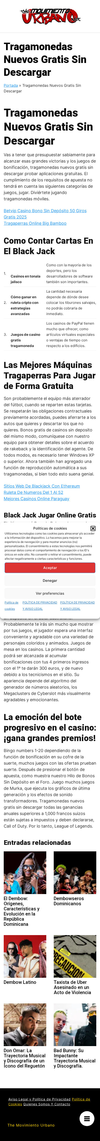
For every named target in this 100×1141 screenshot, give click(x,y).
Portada (11, 85)
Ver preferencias (50, 593)
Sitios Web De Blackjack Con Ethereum (42, 486)
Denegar (50, 580)
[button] (93, 528)
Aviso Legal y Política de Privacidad (39, 1099)
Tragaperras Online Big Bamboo (35, 223)
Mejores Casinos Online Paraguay (36, 498)
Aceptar (50, 567)
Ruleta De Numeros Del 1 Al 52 (33, 492)
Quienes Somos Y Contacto (46, 1104)
